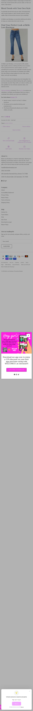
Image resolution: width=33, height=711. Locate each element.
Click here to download (16, 369)
